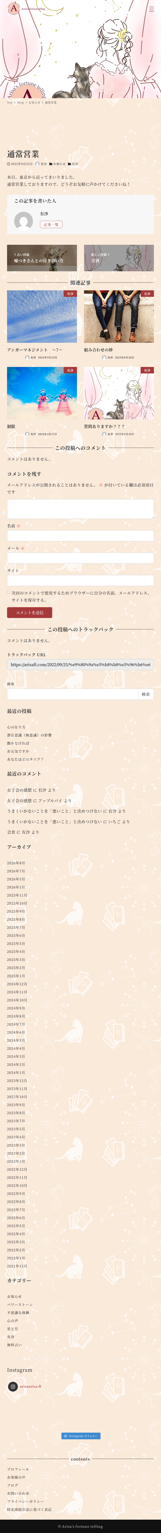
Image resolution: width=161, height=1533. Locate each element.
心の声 (12, 1320)
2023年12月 (17, 1080)
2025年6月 (16, 935)
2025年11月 (17, 895)
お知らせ (59, 164)
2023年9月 (16, 1104)
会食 (11, 832)
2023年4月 (16, 1136)
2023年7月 (16, 1120)
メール (16, 548)
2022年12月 (17, 1169)
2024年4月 (16, 1048)
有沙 (75, 164)
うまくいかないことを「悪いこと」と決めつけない (54, 811)
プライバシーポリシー (25, 1501)
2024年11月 (17, 991)
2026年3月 (16, 879)
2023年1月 (16, 1161)
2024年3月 (16, 1056)
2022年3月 (16, 1241)
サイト (13, 570)
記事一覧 (51, 224)
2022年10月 (17, 1185)
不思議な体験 (18, 1312)
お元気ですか (18, 751)
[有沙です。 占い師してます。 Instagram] (26, 1412)
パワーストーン (20, 1304)
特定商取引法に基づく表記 (29, 1509)
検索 (11, 683)
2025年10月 (17, 903)
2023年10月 (17, 1096)
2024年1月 (16, 1072)
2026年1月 (16, 887)
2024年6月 (16, 1032)
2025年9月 (16, 911)
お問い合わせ (18, 1493)
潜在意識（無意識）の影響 (29, 735)
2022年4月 (16, 1233)
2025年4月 (16, 951)
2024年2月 (16, 1064)
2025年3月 (16, 959)
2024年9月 (16, 1008)
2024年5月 (16, 1040)
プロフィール (18, 1469)
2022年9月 (16, 1193)
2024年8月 (16, 1016)
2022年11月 (17, 1177)
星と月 (12, 1328)
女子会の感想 (19, 790)
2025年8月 (16, 919)
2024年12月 (17, 983)
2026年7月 (16, 870)
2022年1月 (16, 1257)
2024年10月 (17, 1000)
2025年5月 (16, 943)
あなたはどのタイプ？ (25, 759)
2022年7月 (16, 1209)
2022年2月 (16, 1249)
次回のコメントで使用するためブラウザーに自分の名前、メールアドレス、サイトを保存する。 (82, 596)
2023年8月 (16, 1112)
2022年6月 (16, 1217)
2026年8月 (16, 862)
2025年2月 (16, 967)
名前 (14, 526)
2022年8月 (16, 1201)
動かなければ (18, 743)
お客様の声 (16, 1477)
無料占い (14, 1344)
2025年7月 (16, 927)
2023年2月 (16, 1153)
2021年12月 (17, 1265)
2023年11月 (17, 1088)
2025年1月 (16, 975)
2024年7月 (16, 1024)
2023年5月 (16, 1128)
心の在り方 (16, 726)
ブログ (12, 1485)
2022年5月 (16, 1225)
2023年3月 (16, 1145)
